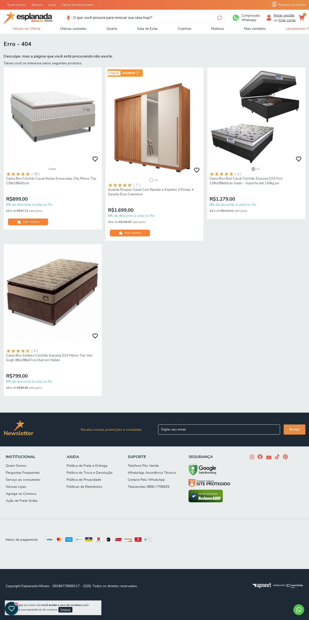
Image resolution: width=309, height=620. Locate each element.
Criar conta (287, 20)
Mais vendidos (255, 28)
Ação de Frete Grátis (22, 500)
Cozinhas (184, 28)
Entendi (65, 610)
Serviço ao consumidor (23, 479)
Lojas (52, 5)
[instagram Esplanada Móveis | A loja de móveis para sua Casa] (252, 457)
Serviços (37, 5)
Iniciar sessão (284, 15)
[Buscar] (219, 18)
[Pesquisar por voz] (68, 18)
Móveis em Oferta (26, 28)
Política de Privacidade (84, 479)
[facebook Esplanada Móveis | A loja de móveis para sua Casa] (260, 457)
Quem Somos (16, 5)
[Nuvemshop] (288, 587)
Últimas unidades (73, 28)
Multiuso (217, 28)
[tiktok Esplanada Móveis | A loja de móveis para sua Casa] (277, 457)
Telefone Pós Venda (143, 465)
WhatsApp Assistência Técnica (152, 472)
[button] (125, 73)
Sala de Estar (147, 28)
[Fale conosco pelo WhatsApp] (298, 609)
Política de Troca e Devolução (89, 472)
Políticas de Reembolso (84, 486)
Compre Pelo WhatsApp (146, 479)
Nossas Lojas (16, 486)
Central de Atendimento (78, 5)
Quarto (111, 28)
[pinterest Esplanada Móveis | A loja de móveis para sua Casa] (285, 457)
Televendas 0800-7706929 (148, 486)
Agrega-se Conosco (21, 493)
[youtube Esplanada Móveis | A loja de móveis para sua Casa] (269, 458)
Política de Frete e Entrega (87, 465)
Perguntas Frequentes (23, 472)
